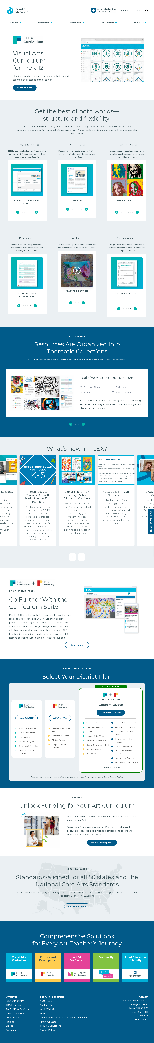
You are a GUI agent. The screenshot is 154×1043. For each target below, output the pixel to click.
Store (42, 1013)
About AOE (46, 1001)
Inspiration (44, 22)
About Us (138, 22)
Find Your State (48, 1021)
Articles (10, 1021)
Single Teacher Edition (113, 777)
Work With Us (47, 1009)
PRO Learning (13, 1005)
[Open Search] (146, 10)
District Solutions (15, 1013)
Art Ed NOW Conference (19, 1009)
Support (125, 10)
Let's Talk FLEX (26, 718)
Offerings (13, 22)
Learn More (77, 645)
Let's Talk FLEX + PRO (111, 712)
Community (75, 22)
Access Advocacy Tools (102, 842)
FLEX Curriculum (15, 1001)
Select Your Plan (24, 88)
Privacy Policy (47, 1030)
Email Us (143, 1015)
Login (138, 10)
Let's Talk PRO (60, 718)
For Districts (107, 22)
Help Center (141, 1019)
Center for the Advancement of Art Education (64, 1017)
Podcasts (11, 1030)
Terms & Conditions (50, 1026)
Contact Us (46, 1005)
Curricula (32, 145)
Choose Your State (77, 906)
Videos (9, 1026)
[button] (17, 212)
